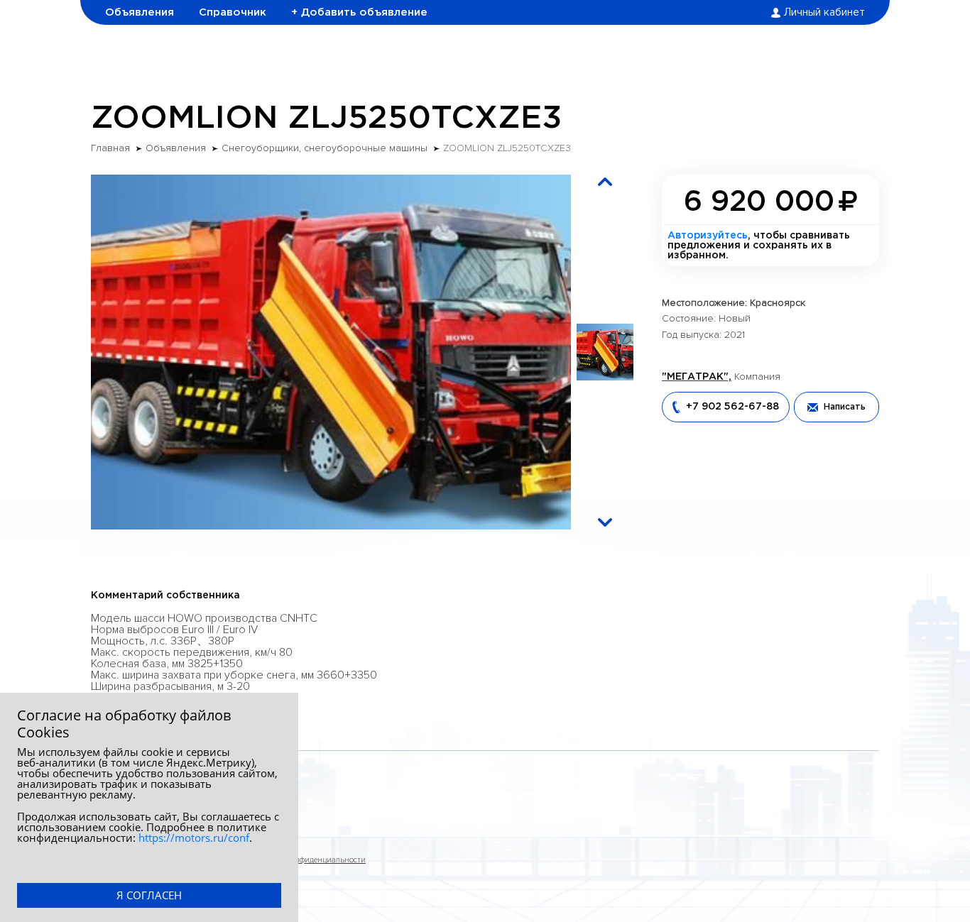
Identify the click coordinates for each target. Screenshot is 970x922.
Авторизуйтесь (707, 235)
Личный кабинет (824, 13)
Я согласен (149, 895)
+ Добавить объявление (359, 12)
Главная (110, 148)
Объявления (139, 12)
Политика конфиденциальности (307, 860)
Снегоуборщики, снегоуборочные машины (324, 148)
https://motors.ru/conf (193, 837)
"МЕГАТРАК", (696, 377)
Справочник (232, 12)
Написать (845, 407)
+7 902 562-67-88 (732, 406)
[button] (605, 181)
